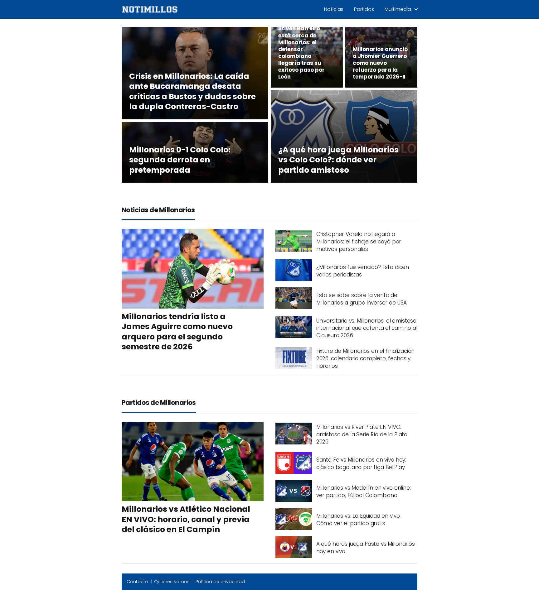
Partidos (364, 9)
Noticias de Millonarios (158, 210)
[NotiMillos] (150, 9)
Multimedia (398, 9)
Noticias (333, 9)
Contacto (137, 581)
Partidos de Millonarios (159, 402)
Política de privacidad (220, 581)
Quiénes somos (172, 581)
